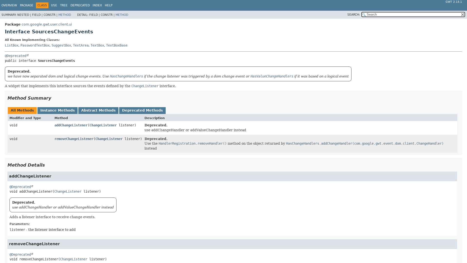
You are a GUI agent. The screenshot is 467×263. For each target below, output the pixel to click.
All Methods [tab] (22, 110)
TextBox (97, 45)
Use (54, 5)
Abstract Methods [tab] (98, 110)
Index (97, 5)
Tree (64, 5)
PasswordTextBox (35, 45)
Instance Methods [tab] (57, 110)
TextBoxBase (116, 45)
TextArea (81, 45)
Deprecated (80, 5)
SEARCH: (353, 14)
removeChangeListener (73, 139)
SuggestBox (61, 45)
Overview (9, 5)
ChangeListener (103, 125)
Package (26, 5)
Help (108, 5)
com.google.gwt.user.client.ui (47, 24)
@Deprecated (15, 56)
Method (64, 15)
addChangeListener (71, 125)
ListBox (11, 45)
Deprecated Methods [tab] (142, 110)
